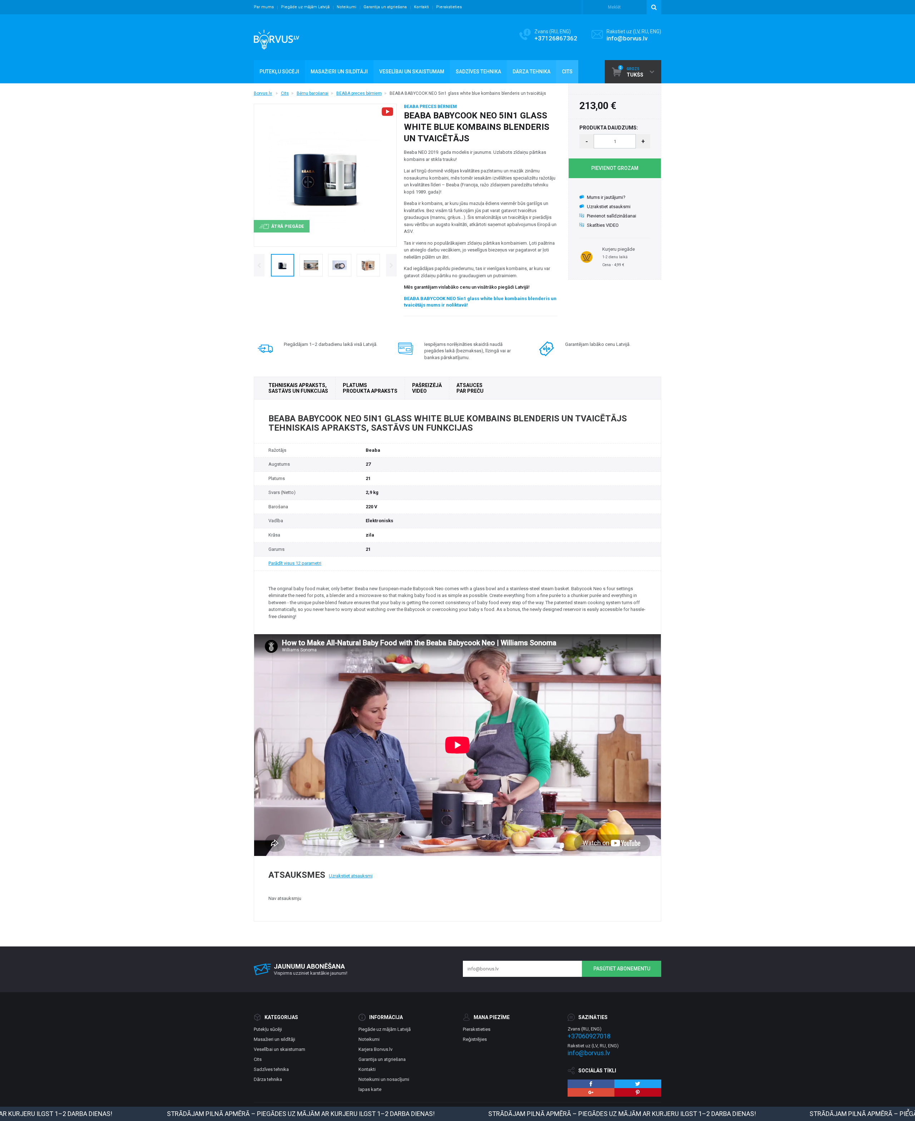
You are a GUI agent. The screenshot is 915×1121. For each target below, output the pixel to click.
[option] (282, 265)
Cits (285, 93)
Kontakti (421, 7)
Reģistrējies (475, 1039)
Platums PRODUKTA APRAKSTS (370, 388)
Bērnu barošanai (312, 93)
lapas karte (369, 1089)
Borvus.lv (263, 93)
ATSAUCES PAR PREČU (470, 388)
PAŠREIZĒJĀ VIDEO (427, 388)
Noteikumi (346, 7)
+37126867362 (555, 38)
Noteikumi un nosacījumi (383, 1079)
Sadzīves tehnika (271, 1069)
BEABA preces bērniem (359, 93)
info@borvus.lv (627, 38)
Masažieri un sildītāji (274, 1039)
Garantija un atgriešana (385, 7)
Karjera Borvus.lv (375, 1049)
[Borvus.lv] (276, 37)
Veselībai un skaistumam (279, 1049)
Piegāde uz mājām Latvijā (305, 7)
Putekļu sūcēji (268, 1029)
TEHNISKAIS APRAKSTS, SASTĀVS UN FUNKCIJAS (298, 388)
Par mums (264, 7)
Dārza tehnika (268, 1079)
